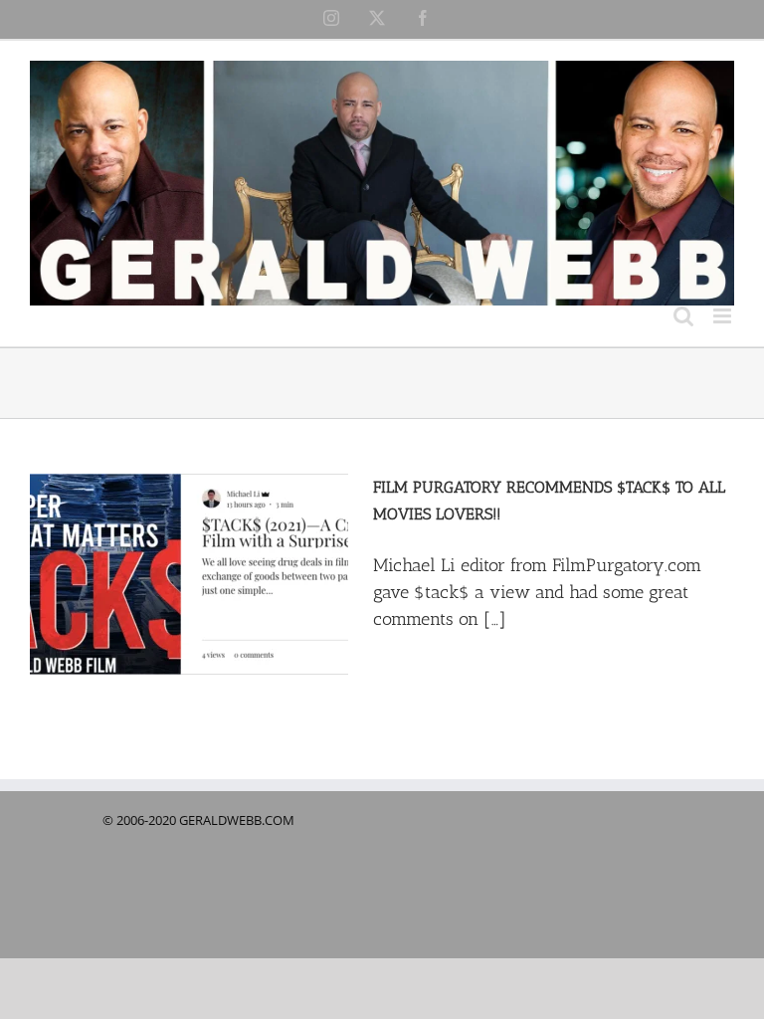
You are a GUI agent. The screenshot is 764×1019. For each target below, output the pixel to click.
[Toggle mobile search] (683, 316)
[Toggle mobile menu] (723, 316)
